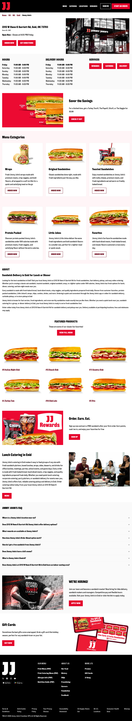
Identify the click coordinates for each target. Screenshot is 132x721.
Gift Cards (89, 673)
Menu (6, 496)
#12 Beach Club (52, 370)
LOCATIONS (83, 6)
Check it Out (76, 119)
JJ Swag (88, 678)
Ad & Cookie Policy (21, 710)
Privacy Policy (34, 710)
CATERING (73, 6)
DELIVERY (123, 66)
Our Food (64, 669)
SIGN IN (106, 6)
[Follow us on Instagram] (11, 678)
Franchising (65, 682)
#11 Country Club (96, 370)
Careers (64, 686)
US (10, 15)
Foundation (65, 691)
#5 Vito (92, 401)
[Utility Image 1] (6, 683)
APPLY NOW (75, 603)
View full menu (66, 333)
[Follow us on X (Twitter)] (3, 678)
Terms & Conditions (6, 710)
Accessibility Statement (63, 710)
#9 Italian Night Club (11, 370)
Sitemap (127, 709)
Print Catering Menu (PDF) (48, 673)
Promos (88, 669)
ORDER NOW (56, 191)
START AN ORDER (121, 6)
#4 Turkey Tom (8, 401)
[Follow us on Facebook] (7, 678)
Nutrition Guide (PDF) (46, 682)
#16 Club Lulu (51, 401)
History (64, 673)
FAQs (63, 678)
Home (4, 15)
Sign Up (74, 437)
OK (14, 15)
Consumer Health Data (113, 710)
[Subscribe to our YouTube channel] (15, 678)
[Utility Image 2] (18, 683)
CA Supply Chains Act (83, 710)
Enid (18, 15)
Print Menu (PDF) (44, 669)
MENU (65, 6)
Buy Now (8, 643)
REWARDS (93, 6)
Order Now (9, 43)
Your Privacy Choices (47, 710)
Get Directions (26, 43)
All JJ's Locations (97, 710)
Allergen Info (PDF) (45, 678)
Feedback (65, 695)
